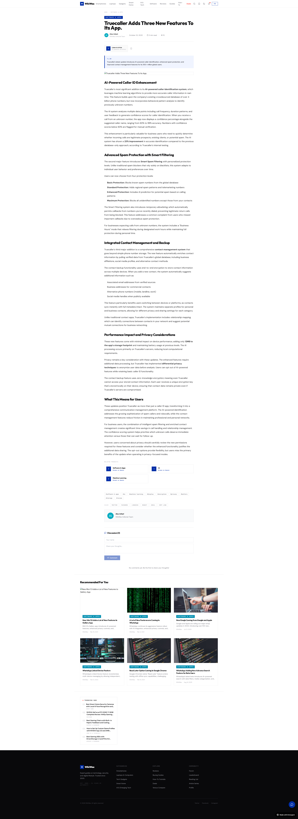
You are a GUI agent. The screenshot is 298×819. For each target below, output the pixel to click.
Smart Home (131, 4)
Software (153, 4)
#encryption (161, 494)
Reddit (144, 505)
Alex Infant (120, 514)
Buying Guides (158, 775)
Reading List (193, 779)
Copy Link (162, 505)
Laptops (112, 4)
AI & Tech (142, 4)
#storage (109, 498)
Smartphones (101, 4)
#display (150, 494)
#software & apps (112, 494)
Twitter (114, 505)
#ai (124, 494)
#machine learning (136, 494)
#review (119, 498)
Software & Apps (117, 12)
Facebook (124, 505)
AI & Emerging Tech (123, 788)
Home (106, 12)
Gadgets (122, 4)
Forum (191, 771)
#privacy (173, 494)
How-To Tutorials (159, 779)
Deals (189, 4)
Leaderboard (194, 775)
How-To (180, 4)
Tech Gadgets (121, 779)
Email (153, 505)
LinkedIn (135, 505)
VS (215, 4)
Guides (172, 4)
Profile (191, 788)
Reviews (163, 4)
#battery (184, 494)
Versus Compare (159, 788)
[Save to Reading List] (131, 48)
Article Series (194, 783)
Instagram (214, 803)
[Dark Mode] (204, 4)
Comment (113, 558)
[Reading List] (199, 4)
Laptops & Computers (124, 775)
